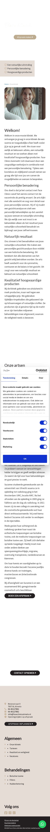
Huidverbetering (17, 783)
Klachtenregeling (10, 823)
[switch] (43, 431)
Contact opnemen (24, 672)
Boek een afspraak (19, 595)
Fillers (12, 780)
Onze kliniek (15, 744)
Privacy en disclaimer (11, 820)
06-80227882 (13, 709)
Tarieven (13, 748)
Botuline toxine (16, 776)
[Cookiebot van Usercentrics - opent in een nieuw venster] (36, 370)
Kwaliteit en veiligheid (19, 752)
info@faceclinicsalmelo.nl (19, 714)
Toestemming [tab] (9, 378)
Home (6, 84)
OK (25, 459)
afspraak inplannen (20, 723)
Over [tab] (41, 378)
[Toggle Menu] (45, 6)
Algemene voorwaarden (12, 825)
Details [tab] (25, 378)
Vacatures (14, 756)
